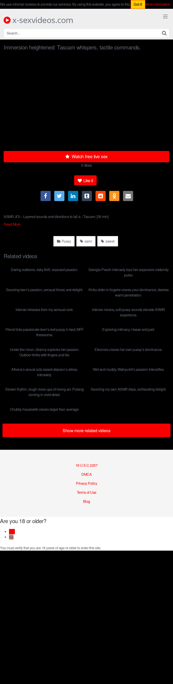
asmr (88, 241)
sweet (109, 241)
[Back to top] (165, 674)
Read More (12, 224)
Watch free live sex (89, 156)
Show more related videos (86, 430)
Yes (12, 531)
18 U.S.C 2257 (86, 465)
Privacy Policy (86, 483)
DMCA (86, 474)
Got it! (138, 4)
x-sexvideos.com (42, 20)
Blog (86, 501)
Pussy (66, 241)
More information (157, 4)
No (11, 537)
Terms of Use (86, 492)
